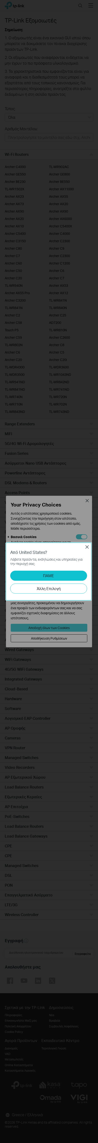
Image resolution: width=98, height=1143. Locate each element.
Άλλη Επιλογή (49, 588)
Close (87, 547)
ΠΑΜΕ (48, 575)
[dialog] (49, 571)
